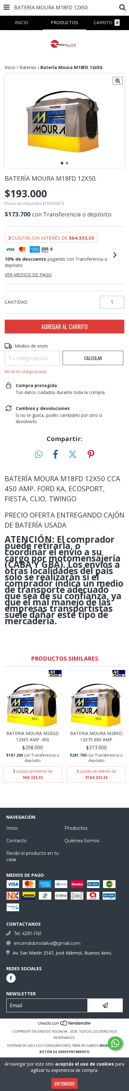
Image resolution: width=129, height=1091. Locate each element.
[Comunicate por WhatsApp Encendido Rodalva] (115, 1043)
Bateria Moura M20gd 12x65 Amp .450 (32, 736)
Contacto (16, 841)
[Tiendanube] (64, 1025)
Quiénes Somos (81, 841)
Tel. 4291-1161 (28, 933)
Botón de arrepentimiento (64, 1052)
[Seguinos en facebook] (11, 978)
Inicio (10, 67)
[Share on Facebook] (55, 454)
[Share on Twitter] (73, 454)
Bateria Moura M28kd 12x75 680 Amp (96, 736)
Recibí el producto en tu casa (32, 856)
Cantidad (16, 302)
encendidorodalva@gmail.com (47, 943)
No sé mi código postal (25, 371)
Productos (75, 828)
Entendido (64, 1083)
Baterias (27, 67)
